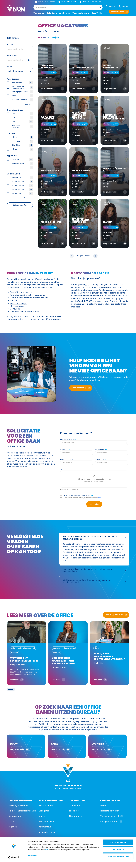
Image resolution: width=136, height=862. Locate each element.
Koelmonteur (45, 826)
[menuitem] (68, 7)
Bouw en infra (14, 816)
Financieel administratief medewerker (28, 295)
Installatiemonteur (47, 832)
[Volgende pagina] (95, 256)
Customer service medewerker (24, 311)
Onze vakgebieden (20, 800)
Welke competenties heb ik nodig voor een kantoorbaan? (87, 581)
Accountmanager (18, 303)
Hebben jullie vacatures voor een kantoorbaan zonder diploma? (90, 537)
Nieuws (103, 805)
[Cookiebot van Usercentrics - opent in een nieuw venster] (13, 857)
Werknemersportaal (109, 816)
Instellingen (32, 855)
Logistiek (12, 826)
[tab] (10, 689)
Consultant (15, 308)
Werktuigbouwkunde (18, 805)
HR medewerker (17, 306)
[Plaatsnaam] (20, 60)
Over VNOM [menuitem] (97, 13)
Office (11, 821)
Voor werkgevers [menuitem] (80, 13)
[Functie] (20, 49)
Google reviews (75, 789)
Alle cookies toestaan (118, 842)
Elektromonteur (46, 805)
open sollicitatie (120, 377)
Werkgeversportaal (109, 821)
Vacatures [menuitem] (38, 13)
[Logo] (16, 10)
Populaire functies (51, 800)
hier (46, 849)
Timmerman (75, 805)
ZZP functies (77, 800)
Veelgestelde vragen (109, 810)
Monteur (43, 816)
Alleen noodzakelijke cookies (118, 856)
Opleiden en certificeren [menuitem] (58, 13)
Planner (13, 300)
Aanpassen (117, 849)
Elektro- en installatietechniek (22, 810)
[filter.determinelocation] (30, 60)
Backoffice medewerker (21, 292)
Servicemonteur (46, 821)
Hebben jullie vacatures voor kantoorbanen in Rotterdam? (89, 570)
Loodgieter (44, 810)
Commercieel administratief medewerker (29, 297)
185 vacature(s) (20, 205)
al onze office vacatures (49, 319)
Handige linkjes (110, 800)
